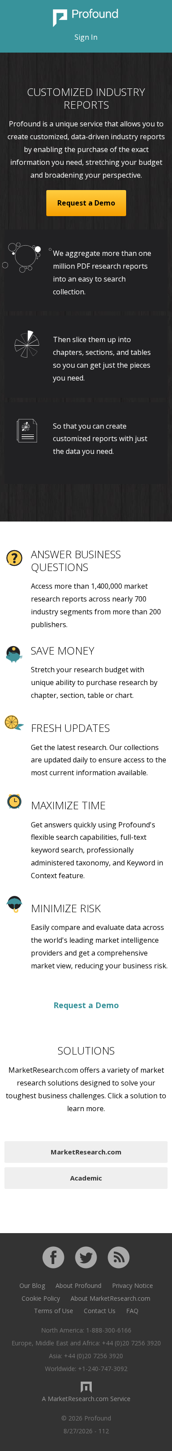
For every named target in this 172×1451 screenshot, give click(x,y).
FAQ (132, 1310)
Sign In (86, 37)
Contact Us (100, 1310)
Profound (86, 18)
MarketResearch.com (86, 1151)
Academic (86, 1177)
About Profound (78, 1285)
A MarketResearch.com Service (86, 1398)
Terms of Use (53, 1310)
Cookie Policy (41, 1298)
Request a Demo (86, 203)
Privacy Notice (132, 1285)
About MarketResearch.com (110, 1298)
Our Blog (32, 1285)
